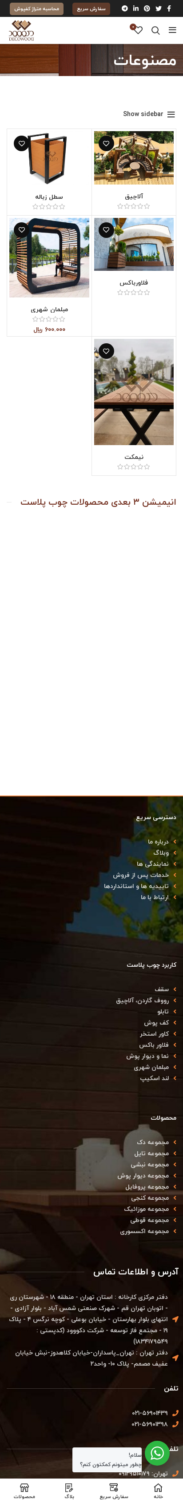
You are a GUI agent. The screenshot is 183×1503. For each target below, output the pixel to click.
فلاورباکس (133, 282)
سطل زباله (49, 196)
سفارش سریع (91, 8)
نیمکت (133, 456)
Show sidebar (143, 114)
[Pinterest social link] (147, 8)
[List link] (91, 841)
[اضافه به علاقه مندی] (106, 143)
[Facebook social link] (169, 8)
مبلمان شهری (49, 309)
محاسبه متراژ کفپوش (36, 8)
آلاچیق (134, 196)
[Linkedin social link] (136, 8)
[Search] (155, 30)
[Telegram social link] (125, 8)
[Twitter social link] (158, 8)
